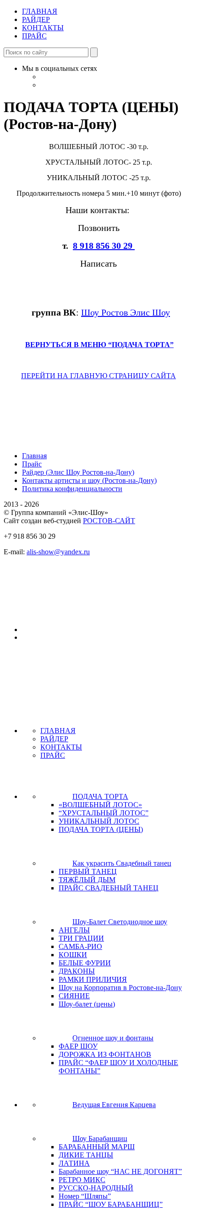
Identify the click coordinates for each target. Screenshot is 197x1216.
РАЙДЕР (36, 19)
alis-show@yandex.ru (58, 552)
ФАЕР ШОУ (78, 1046)
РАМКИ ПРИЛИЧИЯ (93, 979)
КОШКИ (73, 955)
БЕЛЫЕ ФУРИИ (85, 963)
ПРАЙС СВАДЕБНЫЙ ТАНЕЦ (109, 888)
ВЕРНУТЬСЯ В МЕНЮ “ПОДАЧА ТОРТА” (99, 344)
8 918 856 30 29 (104, 246)
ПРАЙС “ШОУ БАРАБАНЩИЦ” (111, 1204)
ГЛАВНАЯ (39, 11)
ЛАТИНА (74, 1163)
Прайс (32, 464)
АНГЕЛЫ (74, 930)
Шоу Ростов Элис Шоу (125, 312)
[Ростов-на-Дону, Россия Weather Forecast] (56, 630)
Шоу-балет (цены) (87, 1004)
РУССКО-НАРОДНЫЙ (96, 1188)
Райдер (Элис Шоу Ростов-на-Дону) (78, 472)
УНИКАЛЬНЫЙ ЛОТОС (99, 821)
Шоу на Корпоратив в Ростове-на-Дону (120, 987)
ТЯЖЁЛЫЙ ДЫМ (87, 880)
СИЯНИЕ (74, 996)
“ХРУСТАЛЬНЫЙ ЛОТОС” (103, 813)
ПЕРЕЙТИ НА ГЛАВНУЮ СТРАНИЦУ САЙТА (98, 376)
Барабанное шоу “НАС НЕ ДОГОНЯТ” (120, 1171)
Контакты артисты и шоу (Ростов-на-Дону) (89, 480)
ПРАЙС (34, 36)
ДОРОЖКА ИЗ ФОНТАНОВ (105, 1054)
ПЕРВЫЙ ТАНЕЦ (88, 871)
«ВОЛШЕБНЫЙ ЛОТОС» (100, 805)
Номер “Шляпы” (85, 1196)
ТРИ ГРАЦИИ (81, 938)
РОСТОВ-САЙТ (109, 521)
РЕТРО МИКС (82, 1180)
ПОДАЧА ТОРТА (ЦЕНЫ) (101, 829)
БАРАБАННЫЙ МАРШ (97, 1147)
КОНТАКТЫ (43, 28)
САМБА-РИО (80, 946)
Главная (34, 456)
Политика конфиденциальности (72, 489)
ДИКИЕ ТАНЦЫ (86, 1155)
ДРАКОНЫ (77, 971)
